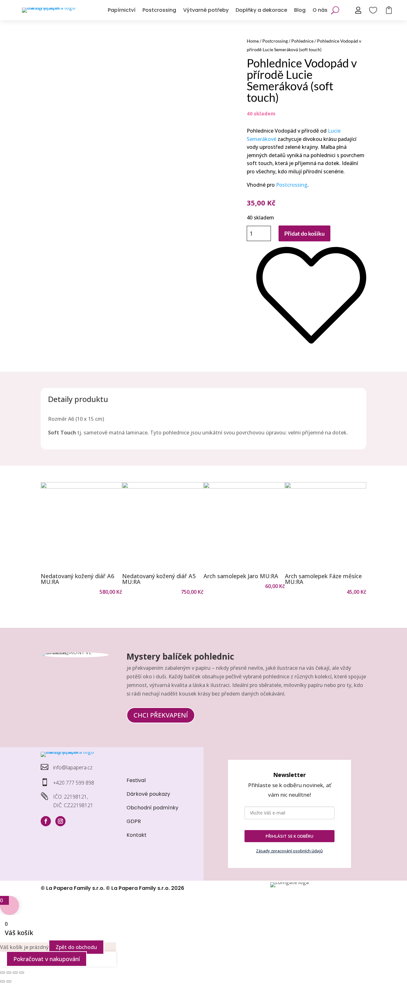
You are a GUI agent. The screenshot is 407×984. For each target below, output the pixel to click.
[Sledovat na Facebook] (46, 821)
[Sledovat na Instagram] (60, 821)
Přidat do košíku (304, 233)
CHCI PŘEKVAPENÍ (161, 715)
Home (253, 41)
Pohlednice (302, 41)
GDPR (134, 821)
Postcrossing (159, 10)
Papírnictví (121, 10)
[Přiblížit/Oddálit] (2, 973)
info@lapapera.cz (73, 767)
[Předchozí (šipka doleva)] (2, 981)
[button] (48, 538)
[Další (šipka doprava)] (8, 981)
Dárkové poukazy (148, 794)
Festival (136, 780)
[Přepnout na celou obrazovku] (8, 973)
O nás (320, 10)
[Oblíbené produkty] (311, 349)
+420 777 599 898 (73, 782)
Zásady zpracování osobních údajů (289, 851)
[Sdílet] (15, 973)
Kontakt (137, 835)
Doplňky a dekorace (261, 10)
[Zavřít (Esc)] (21, 973)
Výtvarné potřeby (206, 10)
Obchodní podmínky (152, 807)
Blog (300, 10)
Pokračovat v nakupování (46, 959)
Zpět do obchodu (76, 947)
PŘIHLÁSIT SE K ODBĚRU (290, 836)
